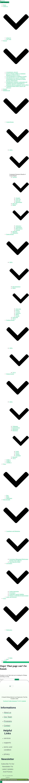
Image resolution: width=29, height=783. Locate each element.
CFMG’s (8, 461)
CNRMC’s (9, 462)
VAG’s (14, 318)
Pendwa (17, 310)
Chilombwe (18, 226)
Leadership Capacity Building (16, 594)
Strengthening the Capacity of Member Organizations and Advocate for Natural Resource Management (16, 79)
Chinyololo (18, 309)
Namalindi (18, 455)
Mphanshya (15, 233)
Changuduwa (18, 227)
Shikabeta (14, 231)
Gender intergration (14, 591)
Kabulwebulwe (16, 427)
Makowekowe (19, 228)
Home (4, 5)
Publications (9, 498)
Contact (5, 660)
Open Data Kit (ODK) (14, 562)
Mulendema (15, 429)
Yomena (17, 454)
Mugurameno (18, 202)
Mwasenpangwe (16, 286)
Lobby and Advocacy (11, 597)
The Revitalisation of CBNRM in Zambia (16, 76)
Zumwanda (15, 317)
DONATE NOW (7, 662)
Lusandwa (18, 313)
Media (7, 497)
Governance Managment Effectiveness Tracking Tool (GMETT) (18, 560)
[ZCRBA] (2, 0)
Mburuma (14, 203)
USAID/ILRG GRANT (12, 72)
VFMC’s (8, 459)
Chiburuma (15, 426)
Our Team (8, 39)
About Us (8, 38)
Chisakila (17, 198)
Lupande (17, 311)
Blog (7, 495)
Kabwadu (17, 200)
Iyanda (17, 451)
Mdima (17, 314)
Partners (5, 89)
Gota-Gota (18, 199)
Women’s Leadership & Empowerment (18, 595)
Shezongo (14, 457)
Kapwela (17, 230)
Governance (12, 593)
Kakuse (17, 452)
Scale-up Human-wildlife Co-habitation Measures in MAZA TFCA (15, 74)
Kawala (17, 316)
